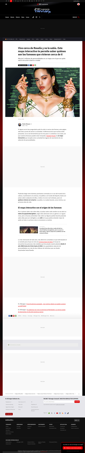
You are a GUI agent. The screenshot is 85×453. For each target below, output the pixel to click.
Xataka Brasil (8, 443)
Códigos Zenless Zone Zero (30, 393)
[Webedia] (9, 420)
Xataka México (8, 442)
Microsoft (20, 407)
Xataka (7, 426)
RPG (16, 39)
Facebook (29, 65)
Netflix (37, 39)
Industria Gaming (9, 404)
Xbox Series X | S (21, 402)
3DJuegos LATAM (20, 442)
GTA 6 (33, 39)
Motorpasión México (53, 442)
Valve (64, 39)
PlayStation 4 (34, 404)
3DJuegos (42, 4)
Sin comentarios (23, 65)
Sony (19, 409)
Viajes (22, 17)
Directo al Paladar (41, 426)
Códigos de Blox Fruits (70, 393)
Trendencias (62, 426)
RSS (63, 413)
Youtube (57, 413)
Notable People (51, 136)
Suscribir (77, 401)
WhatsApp (49, 413)
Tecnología (30, 315)
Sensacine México (30, 442)
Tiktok (33, 17)
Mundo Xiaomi (8, 433)
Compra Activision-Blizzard (35, 410)
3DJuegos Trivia (42, 10)
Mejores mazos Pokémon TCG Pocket (44, 393)
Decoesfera (62, 428)
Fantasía (28, 39)
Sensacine (29, 426)
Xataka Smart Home (9, 432)
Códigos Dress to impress (59, 393)
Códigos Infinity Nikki (19, 393)
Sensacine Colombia (31, 443)
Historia (12, 17)
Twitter (39, 17)
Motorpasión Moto (52, 428)
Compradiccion (63, 430)
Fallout (51, 39)
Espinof (28, 428)
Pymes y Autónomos (75, 428)
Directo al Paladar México (41, 443)
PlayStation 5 (8, 402)
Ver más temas (9, 414)
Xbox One (20, 404)
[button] (27, 124)
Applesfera (8, 430)
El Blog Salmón (74, 426)
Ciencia (7, 17)
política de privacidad (60, 404)
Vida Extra (19, 428)
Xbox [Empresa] (34, 407)
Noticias (24, 315)
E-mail (35, 65)
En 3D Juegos (42, 226)
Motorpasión (51, 426)
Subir (76, 420)
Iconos (27, 17)
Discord (65, 413)
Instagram (36, 17)
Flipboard (33, 65)
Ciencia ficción (22, 39)
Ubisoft (42, 39)
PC (31, 402)
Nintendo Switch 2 (57, 39)
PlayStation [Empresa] (10, 409)
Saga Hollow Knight (10, 407)
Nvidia (46, 39)
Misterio (18, 17)
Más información (44, 451)
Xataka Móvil (8, 428)
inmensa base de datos (46, 242)
